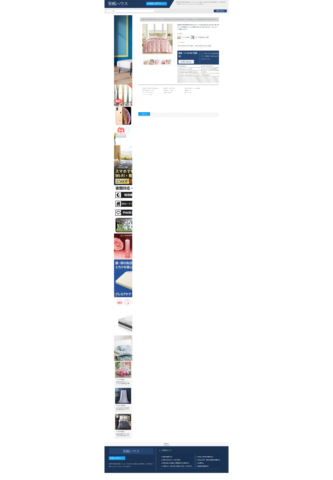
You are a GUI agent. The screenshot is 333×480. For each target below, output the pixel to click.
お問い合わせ (220, 11)
